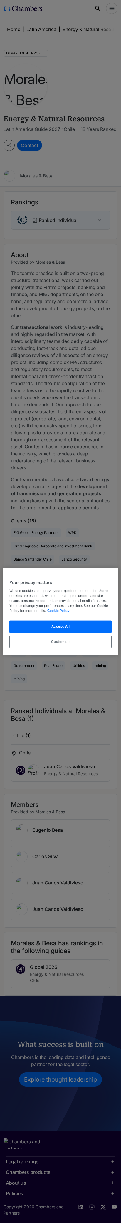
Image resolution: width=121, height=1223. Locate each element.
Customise (60, 641)
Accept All (60, 626)
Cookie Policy (58, 610)
